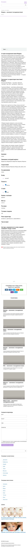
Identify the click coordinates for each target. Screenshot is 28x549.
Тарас (4, 468)
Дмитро (4, 475)
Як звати (3, 2)
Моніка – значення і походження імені (13, 348)
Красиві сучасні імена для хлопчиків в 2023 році (13, 532)
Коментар (3, 427)
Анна (4, 497)
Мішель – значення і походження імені (13, 383)
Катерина (5, 484)
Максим (4, 470)
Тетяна (4, 495)
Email (2, 418)
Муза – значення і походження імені (12, 330)
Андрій (4, 464)
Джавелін (5, 459)
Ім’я (2, 414)
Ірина (4, 486)
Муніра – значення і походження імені (13, 310)
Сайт (2, 423)
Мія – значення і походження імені (13, 365)
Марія (4, 488)
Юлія (4, 492)
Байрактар (5, 462)
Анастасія (5, 499)
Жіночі (2, 14)
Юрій (4, 466)
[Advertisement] (14, 32)
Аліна (4, 490)
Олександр (5, 473)
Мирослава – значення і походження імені (10, 401)
